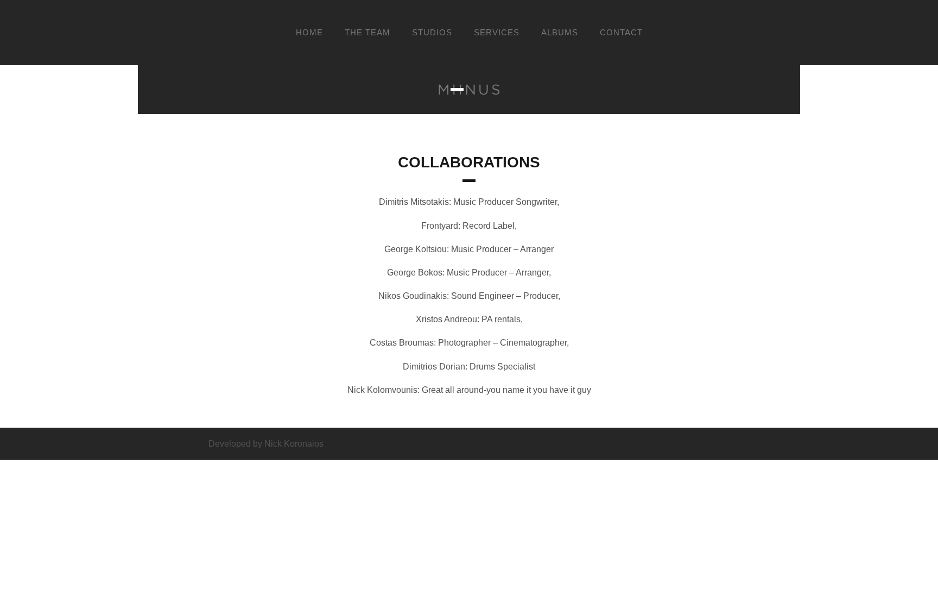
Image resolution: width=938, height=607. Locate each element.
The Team (367, 32)
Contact (621, 32)
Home (309, 32)
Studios (432, 32)
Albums (559, 32)
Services (496, 32)
